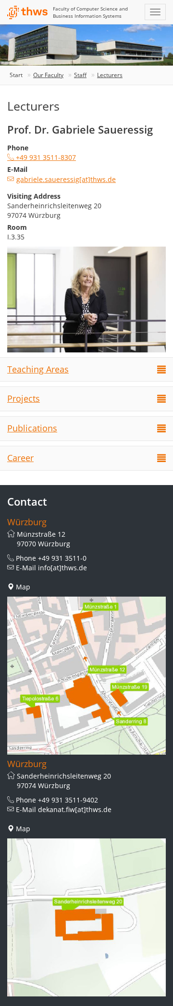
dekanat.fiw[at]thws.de (74, 809)
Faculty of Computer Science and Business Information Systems (90, 12)
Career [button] (20, 457)
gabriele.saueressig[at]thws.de (66, 179)
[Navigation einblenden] (155, 12)
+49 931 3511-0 (62, 558)
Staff (80, 75)
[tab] (86, 369)
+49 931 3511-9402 (68, 799)
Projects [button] (23, 398)
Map (23, 586)
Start (16, 75)
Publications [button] (32, 428)
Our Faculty (48, 75)
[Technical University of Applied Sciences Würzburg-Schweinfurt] (27, 12)
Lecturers (110, 75)
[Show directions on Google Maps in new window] (86, 676)
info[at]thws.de (62, 567)
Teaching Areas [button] (38, 369)
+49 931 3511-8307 (45, 157)
